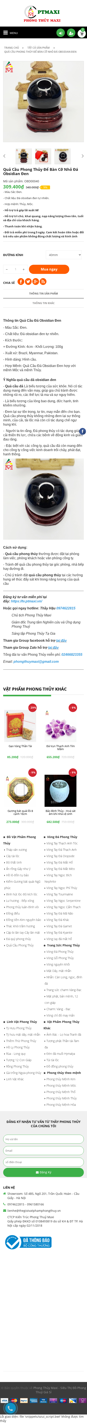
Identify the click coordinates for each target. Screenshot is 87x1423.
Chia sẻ (9, 283)
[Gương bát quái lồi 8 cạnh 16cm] (20, 790)
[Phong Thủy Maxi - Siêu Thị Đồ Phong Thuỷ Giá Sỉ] (43, 13)
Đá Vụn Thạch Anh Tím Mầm (60, 747)
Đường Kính (13, 255)
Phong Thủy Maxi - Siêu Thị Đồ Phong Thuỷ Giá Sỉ (59, 1390)
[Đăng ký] (71, 32)
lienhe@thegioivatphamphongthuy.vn (34, 1211)
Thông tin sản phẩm (43, 293)
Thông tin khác (44, 303)
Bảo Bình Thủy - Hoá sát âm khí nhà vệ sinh (61, 812)
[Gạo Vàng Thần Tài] (20, 725)
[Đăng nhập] (60, 32)
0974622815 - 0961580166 (25, 1204)
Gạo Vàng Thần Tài (20, 746)
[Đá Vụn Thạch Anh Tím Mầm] (60, 725)
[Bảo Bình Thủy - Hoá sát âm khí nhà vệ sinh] (60, 790)
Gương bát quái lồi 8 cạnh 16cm (20, 812)
